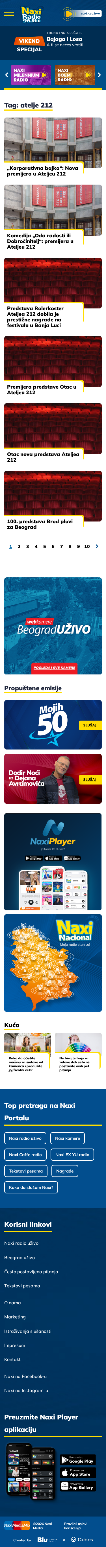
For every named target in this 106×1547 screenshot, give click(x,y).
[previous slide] (6, 75)
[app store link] (78, 1473)
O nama (12, 1302)
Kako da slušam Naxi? (31, 1187)
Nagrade (64, 1171)
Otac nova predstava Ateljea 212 (43, 457)
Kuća (12, 1025)
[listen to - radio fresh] (31, 75)
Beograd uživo (19, 1257)
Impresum (14, 1345)
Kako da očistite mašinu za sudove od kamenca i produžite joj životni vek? (26, 1064)
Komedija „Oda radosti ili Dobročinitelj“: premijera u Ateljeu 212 (40, 241)
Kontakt (12, 1359)
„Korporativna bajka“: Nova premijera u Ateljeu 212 (42, 171)
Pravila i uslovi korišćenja (75, 1526)
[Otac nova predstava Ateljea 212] (53, 428)
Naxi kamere (67, 1138)
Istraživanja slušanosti (27, 1331)
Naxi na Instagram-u (26, 1390)
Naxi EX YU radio (72, 1154)
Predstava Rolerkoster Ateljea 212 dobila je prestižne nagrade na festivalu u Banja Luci (35, 316)
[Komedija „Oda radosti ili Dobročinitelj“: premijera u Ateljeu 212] (53, 210)
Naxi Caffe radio (25, 1154)
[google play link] (78, 1460)
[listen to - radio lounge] (75, 75)
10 (87, 546)
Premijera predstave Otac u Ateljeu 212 (41, 390)
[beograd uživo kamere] (53, 626)
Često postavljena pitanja (31, 1271)
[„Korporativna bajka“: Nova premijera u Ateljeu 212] (53, 142)
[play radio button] (82, 14)
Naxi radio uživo (25, 1138)
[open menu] (9, 14)
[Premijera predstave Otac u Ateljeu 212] (53, 361)
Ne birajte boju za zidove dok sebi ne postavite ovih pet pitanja (74, 1064)
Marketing (15, 1317)
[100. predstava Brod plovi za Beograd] (53, 496)
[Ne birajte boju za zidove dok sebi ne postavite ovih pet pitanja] (78, 1045)
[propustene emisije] (53, 725)
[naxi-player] (53, 862)
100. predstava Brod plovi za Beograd (40, 524)
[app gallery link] (78, 1487)
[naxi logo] (32, 14)
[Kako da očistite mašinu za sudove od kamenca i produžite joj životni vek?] (27, 1045)
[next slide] (99, 75)
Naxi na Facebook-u (25, 1376)
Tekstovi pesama (26, 1171)
